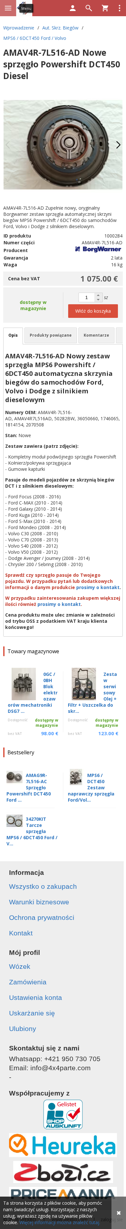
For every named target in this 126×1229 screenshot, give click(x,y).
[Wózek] (105, 8)
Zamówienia (28, 982)
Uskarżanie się (32, 1013)
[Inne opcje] (119, 8)
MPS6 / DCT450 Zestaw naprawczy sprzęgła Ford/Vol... (91, 787)
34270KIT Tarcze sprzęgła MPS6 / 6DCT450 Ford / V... (32, 831)
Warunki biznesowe (39, 902)
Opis (13, 335)
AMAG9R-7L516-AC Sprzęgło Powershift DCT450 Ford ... (28, 787)
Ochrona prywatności (41, 917)
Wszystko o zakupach (43, 886)
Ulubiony (22, 1028)
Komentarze (96, 335)
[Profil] (73, 8)
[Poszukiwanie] (89, 8)
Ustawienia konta (35, 997)
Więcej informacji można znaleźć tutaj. (59, 1222)
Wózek (19, 966)
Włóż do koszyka (93, 311)
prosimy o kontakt (98, 587)
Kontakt (21, 933)
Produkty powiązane (51, 335)
